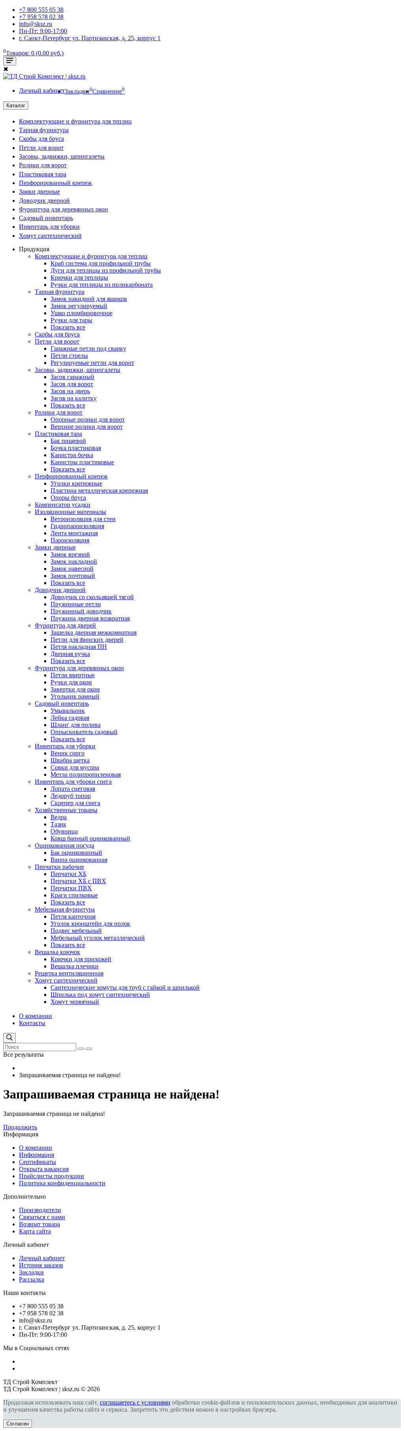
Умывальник (67, 710)
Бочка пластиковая (75, 448)
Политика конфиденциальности (62, 1183)
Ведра (58, 817)
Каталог (15, 105)
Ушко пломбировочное (81, 313)
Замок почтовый (72, 575)
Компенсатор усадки (62, 504)
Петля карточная (72, 916)
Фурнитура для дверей (65, 625)
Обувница (64, 831)
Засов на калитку (73, 398)
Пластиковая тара (42, 174)
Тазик (58, 824)
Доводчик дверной (44, 200)
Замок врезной (70, 554)
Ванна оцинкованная (78, 859)
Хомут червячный (74, 1001)
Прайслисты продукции (51, 1176)
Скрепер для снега (75, 803)
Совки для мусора (74, 767)
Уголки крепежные (76, 483)
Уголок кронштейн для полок (90, 923)
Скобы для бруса (41, 138)
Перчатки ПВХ (71, 888)
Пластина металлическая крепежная (99, 490)
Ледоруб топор (70, 795)
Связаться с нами (42, 1217)
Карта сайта (35, 1231)
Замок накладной (73, 561)
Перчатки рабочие (59, 866)
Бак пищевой (68, 440)
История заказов (41, 1265)
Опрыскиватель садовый (84, 732)
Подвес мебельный (76, 930)
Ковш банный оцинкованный (90, 838)
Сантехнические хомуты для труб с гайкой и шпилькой (125, 987)
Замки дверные (39, 191)
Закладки (31, 1272)
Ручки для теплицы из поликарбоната (101, 284)
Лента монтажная (74, 533)
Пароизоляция (69, 540)
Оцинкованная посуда (64, 845)
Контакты (32, 1023)
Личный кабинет (42, 1258)
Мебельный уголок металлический (97, 937)
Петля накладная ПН (78, 646)
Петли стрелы (69, 355)
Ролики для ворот (43, 165)
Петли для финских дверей (86, 639)
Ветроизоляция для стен (83, 519)
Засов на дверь (70, 391)
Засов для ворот (71, 384)
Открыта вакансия (44, 1169)
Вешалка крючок (57, 952)
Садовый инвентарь (46, 218)
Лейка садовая (69, 717)
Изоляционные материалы (70, 511)
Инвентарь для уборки (49, 226)
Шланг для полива (75, 724)
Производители (40, 1210)
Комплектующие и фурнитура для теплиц (75, 121)
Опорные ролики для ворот (87, 419)
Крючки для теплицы (79, 277)
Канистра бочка (71, 455)
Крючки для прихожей (80, 959)
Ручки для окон (71, 682)
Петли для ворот (41, 147)
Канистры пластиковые (82, 462)
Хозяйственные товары (66, 810)
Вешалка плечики (74, 966)
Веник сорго (67, 753)
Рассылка (31, 1279)
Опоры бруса (68, 497)
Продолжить (20, 1127)
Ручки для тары (71, 320)
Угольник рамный (74, 696)
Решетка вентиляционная (69, 973)
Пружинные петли (75, 604)
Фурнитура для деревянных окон (63, 209)
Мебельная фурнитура (65, 909)
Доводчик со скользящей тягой (92, 597)
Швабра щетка (70, 760)
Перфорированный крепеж (55, 182)
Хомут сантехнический (50, 235)
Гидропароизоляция (77, 526)
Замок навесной (72, 568)
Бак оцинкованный (76, 852)
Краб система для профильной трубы (100, 263)
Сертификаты (37, 1161)
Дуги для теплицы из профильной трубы (105, 270)
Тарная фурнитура (44, 130)
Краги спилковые (74, 895)
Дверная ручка (70, 653)
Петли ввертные (72, 675)
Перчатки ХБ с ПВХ (78, 881)
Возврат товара (39, 1224)
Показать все (67, 327)
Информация (36, 1154)
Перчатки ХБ (68, 874)
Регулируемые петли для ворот (92, 362)
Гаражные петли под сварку (88, 348)
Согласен (17, 1424)
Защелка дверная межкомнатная (93, 632)
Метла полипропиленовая (85, 774)
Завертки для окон (75, 689)
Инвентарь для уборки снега (73, 781)
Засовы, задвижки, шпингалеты (62, 156)
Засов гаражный (72, 377)
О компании (35, 1016)
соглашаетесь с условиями (135, 1402)
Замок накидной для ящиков (88, 298)
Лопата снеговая (72, 788)
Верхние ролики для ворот (86, 426)
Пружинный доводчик (81, 611)
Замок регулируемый (78, 306)
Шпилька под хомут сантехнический (100, 994)
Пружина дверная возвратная (90, 618)
